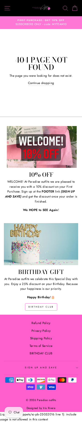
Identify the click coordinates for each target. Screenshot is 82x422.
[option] (41, 22)
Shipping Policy (41, 338)
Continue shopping (41, 83)
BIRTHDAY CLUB (41, 307)
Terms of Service (41, 345)
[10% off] (41, 147)
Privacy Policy (41, 330)
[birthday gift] (41, 244)
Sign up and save (41, 367)
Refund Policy (40, 323)
